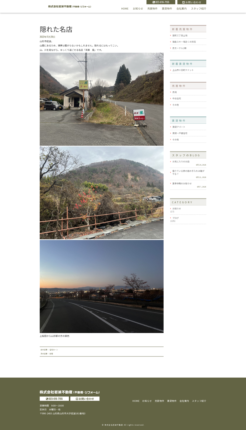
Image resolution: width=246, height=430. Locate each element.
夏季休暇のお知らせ (182, 183)
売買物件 (152, 8)
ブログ (175, 217)
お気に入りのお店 (180, 161)
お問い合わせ (193, 2)
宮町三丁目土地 (179, 35)
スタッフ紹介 (198, 8)
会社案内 (181, 8)
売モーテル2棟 (179, 48)
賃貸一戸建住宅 (179, 133)
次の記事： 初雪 (47, 353)
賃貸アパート (178, 126)
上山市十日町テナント (183, 70)
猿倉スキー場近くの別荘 (184, 41)
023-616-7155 (162, 2)
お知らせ (138, 8)
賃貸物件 (167, 8)
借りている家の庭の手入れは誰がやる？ (188, 172)
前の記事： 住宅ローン (49, 349)
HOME (125, 8)
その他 (175, 104)
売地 (174, 92)
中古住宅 (176, 98)
